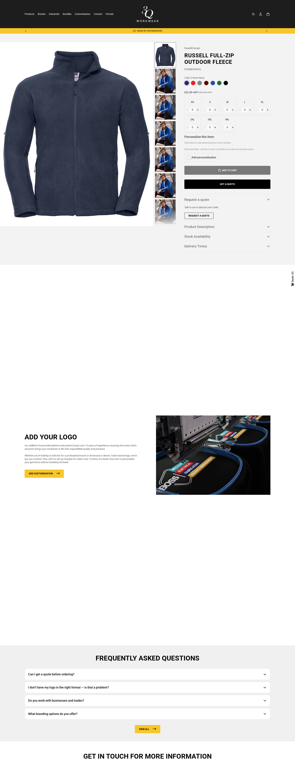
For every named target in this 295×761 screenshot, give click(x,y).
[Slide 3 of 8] (165, 107)
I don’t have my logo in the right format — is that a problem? (68, 687)
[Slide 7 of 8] (165, 211)
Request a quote (196, 200)
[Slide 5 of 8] (165, 159)
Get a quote (227, 184)
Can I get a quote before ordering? (51, 674)
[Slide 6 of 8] (165, 185)
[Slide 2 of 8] (165, 81)
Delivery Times (195, 246)
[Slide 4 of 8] (165, 133)
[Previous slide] (26, 31)
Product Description (199, 227)
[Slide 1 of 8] (165, 55)
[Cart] (268, 14)
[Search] (253, 14)
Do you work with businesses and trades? (56, 700)
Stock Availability (197, 236)
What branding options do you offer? (53, 714)
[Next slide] (266, 31)
